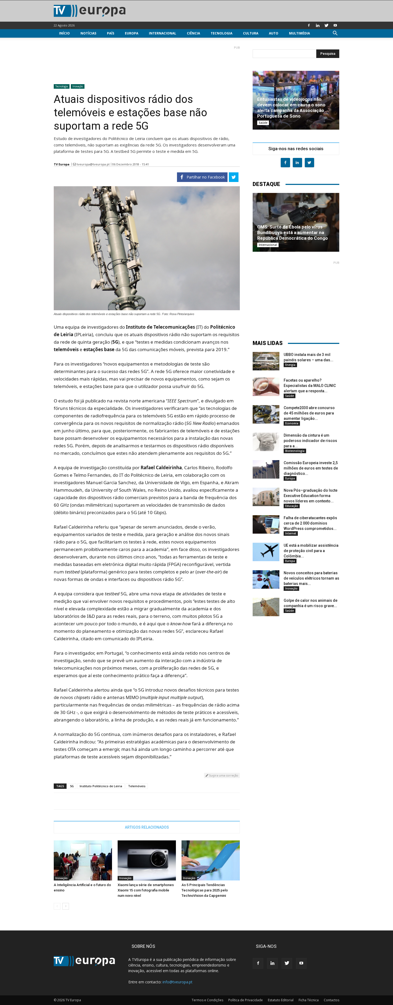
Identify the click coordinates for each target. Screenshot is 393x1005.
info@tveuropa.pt (177, 981)
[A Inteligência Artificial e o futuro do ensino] (83, 860)
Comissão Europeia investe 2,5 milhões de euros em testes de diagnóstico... (311, 468)
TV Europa (62, 164)
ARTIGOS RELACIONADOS (147, 827)
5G (72, 786)
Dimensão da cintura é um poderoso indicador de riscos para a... (310, 440)
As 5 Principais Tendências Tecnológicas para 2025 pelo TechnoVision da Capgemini (205, 890)
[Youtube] (335, 25)
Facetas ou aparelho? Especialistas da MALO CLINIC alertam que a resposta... (310, 385)
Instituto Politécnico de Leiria (101, 786)
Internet (290, 533)
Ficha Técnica (309, 1000)
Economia (291, 423)
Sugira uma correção (223, 775)
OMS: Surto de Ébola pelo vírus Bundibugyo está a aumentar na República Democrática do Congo (292, 232)
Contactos (331, 1000)
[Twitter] (326, 25)
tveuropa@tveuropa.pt (93, 164)
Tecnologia (221, 33)
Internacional (162, 33)
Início (64, 33)
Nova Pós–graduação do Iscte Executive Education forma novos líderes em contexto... (310, 495)
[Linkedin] (318, 25)
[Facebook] (309, 25)
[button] (335, 33)
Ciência (193, 33)
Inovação (77, 86)
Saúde (263, 123)
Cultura (250, 33)
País (110, 33)
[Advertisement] (147, 62)
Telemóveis (136, 786)
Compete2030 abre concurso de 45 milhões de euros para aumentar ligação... (309, 413)
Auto (273, 33)
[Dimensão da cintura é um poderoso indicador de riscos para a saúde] (266, 442)
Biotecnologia (295, 451)
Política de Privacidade (245, 1000)
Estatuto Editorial (281, 1000)
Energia (290, 365)
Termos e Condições (207, 1000)
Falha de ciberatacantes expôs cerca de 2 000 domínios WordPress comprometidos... (310, 523)
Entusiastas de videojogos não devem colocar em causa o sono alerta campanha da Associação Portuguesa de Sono (291, 107)
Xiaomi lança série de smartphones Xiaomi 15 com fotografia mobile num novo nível (146, 890)
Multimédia (299, 33)
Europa (131, 33)
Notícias (88, 33)
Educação (291, 506)
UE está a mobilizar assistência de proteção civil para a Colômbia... (311, 550)
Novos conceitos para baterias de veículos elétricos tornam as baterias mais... (311, 578)
